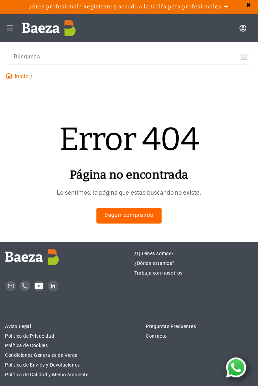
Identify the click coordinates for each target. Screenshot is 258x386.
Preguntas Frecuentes (171, 326)
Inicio (21, 76)
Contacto (156, 336)
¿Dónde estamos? (154, 263)
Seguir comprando (129, 215)
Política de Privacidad (29, 336)
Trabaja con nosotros (158, 273)
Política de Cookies (26, 345)
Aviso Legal (18, 326)
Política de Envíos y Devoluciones (42, 365)
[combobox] (129, 56)
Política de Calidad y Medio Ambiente (47, 374)
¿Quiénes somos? (154, 253)
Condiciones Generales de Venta (41, 355)
